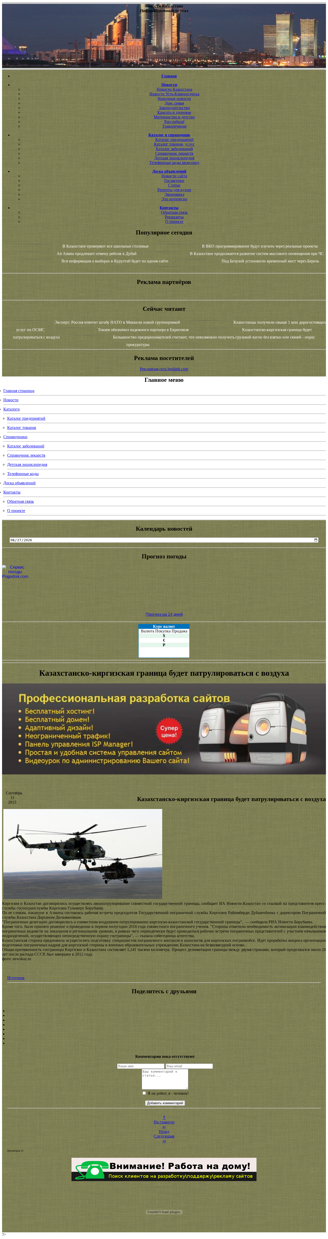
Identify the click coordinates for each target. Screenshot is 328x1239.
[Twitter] (164, 1034)
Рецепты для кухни (174, 190)
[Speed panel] (164, 1011)
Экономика (174, 194)
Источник (16, 978)
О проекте (174, 221)
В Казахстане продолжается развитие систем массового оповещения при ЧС (257, 253)
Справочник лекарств (174, 153)
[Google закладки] (164, 1020)
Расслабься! (174, 121)
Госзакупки (174, 180)
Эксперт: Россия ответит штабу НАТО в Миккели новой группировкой (117, 322)
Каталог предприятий (174, 139)
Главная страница (18, 390)
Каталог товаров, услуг (174, 144)
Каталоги (11, 409)
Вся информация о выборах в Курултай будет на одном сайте (114, 261)
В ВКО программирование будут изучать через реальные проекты (260, 246)
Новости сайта (174, 176)
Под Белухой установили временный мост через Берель (270, 261)
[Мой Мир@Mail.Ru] (164, 1043)
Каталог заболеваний (174, 149)
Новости (10, 400)
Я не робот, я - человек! (168, 1093)
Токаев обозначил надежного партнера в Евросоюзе (143, 329)
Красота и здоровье (174, 112)
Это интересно (174, 199)
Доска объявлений (19, 483)
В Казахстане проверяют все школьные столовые (106, 246)
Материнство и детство (174, 117)
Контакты (11, 492)
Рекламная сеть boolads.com (164, 369)
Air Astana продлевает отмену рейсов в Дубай (97, 253)
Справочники (15, 437)
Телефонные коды (23, 474)
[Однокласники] (164, 1038)
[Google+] (164, 1015)
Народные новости (174, 98)
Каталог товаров (21, 427)
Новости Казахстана (174, 89)
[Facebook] (164, 1029)
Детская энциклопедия (174, 158)
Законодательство (174, 108)
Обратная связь (174, 212)
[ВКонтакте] (164, 1024)
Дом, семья (174, 103)
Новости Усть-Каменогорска (174, 94)
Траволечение (174, 126)
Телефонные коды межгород (174, 162)
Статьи (174, 185)
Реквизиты (174, 217)
